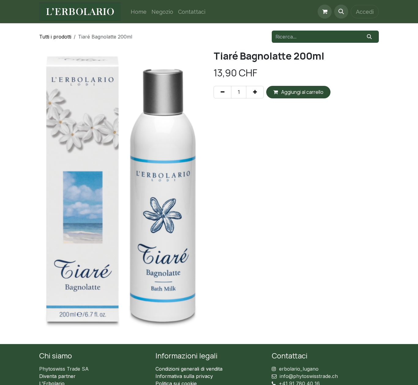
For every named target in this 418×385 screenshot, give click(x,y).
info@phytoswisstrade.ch (309, 376)
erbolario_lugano (299, 369)
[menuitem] (138, 11)
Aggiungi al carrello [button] (301, 92)
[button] (341, 12)
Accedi (365, 12)
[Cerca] (369, 37)
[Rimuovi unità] (222, 92)
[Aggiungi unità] (255, 92)
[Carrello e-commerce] (325, 12)
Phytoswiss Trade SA (64, 369)
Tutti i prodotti (55, 37)
